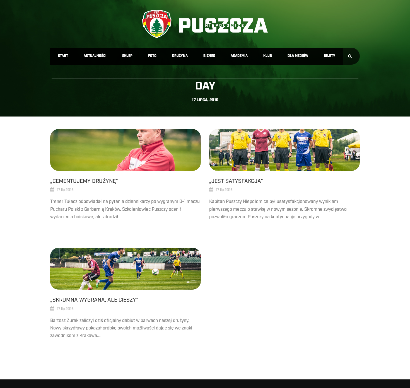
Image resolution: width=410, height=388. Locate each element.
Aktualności (95, 56)
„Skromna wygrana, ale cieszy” (94, 300)
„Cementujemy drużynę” (84, 181)
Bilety (329, 56)
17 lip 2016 (65, 190)
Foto (152, 56)
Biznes (209, 56)
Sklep (127, 56)
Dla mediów (298, 56)
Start (63, 56)
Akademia (239, 56)
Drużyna (180, 56)
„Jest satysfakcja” (236, 181)
